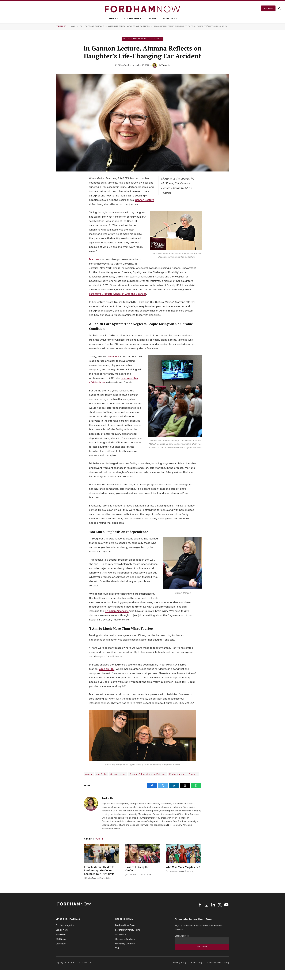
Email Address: (182, 935)
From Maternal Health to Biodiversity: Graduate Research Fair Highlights (99, 870)
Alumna (88, 774)
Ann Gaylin (101, 774)
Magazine (169, 18)
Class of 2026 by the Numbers (137, 868)
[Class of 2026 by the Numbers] (142, 853)
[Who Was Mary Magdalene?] (183, 853)
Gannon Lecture (118, 774)
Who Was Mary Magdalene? (183, 867)
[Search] (279, 8)
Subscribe (268, 8)
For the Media (132, 18)
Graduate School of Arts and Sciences (142, 38)
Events (153, 18)
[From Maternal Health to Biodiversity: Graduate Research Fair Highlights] (101, 853)
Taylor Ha (165, 65)
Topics (111, 18)
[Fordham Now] (143, 8)
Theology (193, 774)
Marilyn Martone (177, 774)
